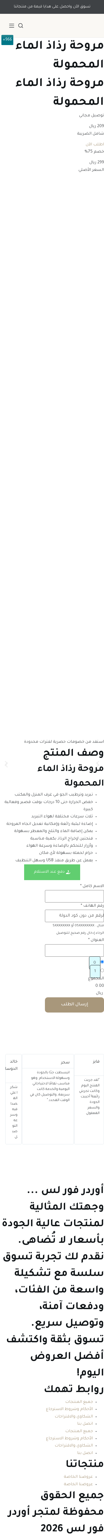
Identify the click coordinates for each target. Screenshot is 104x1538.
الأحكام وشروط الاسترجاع (69, 1409)
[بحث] (20, 25)
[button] (6, 763)
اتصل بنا (85, 1424)
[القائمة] (11, 25)
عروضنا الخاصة (78, 1477)
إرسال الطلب (74, 1004)
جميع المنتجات (79, 1402)
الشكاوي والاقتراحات (74, 1417)
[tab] (52, 872)
